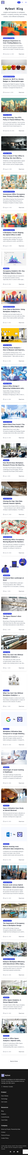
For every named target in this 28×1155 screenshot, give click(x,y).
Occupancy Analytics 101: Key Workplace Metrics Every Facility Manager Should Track (14, 273)
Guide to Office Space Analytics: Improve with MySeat (11, 1041)
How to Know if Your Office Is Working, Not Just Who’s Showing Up (13, 158)
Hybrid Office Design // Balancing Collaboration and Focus (13, 388)
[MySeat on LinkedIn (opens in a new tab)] (10, 1152)
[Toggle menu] (26, 2)
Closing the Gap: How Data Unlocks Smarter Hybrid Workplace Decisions (12, 503)
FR (22, 2)
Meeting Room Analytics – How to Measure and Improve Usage (13, 350)
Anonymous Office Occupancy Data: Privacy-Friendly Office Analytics (14, 196)
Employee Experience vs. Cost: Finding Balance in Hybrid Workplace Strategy (12, 43)
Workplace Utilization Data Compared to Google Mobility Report (13, 734)
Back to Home (14, 1061)
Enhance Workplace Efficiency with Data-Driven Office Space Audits (14, 964)
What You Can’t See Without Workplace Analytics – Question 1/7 (13, 695)
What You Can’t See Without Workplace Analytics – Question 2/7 (13, 657)
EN (19, 2)
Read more (21, 54)
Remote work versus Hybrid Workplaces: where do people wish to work (13, 887)
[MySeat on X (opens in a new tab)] (14, 1152)
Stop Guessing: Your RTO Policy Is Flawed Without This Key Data (13, 120)
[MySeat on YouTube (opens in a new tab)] (18, 1152)
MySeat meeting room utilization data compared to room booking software (13, 849)
